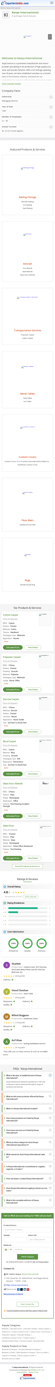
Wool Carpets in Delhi (26, 1355)
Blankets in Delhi (8, 1352)
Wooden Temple (30, 1329)
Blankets (5, 1329)
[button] (10, 619)
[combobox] (8, 1249)
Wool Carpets (44, 1329)
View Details (33, 647)
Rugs (27, 580)
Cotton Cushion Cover (20, 1332)
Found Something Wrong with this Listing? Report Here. (27, 1311)
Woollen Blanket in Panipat (29, 1349)
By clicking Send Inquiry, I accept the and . (27, 1262)
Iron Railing (27, 205)
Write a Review (30, 896)
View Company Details (11, 83)
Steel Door (6, 1332)
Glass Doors (35, 1332)
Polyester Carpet (27, 335)
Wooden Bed (39, 1341)
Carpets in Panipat (9, 1355)
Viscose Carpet (26, 1341)
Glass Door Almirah (27, 275)
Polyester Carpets (9, 1335)
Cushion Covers (27, 456)
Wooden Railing (27, 201)
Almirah (27, 263)
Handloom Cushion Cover (27, 465)
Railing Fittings (27, 197)
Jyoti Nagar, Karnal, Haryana (25, 16)
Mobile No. (8, 1245)
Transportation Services (27, 330)
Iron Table (27, 401)
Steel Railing (27, 208)
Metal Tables (27, 393)
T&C (33, 1262)
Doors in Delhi (42, 1352)
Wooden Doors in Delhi (11, 1358)
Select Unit (32, 1235)
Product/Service (10, 1225)
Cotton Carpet (27, 338)
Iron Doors (46, 1332)
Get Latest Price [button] (12, 647)
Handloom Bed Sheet (10, 1341)
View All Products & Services (27, 866)
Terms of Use (33, 1372)
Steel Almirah (27, 271)
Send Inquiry (27, 1256)
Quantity (7, 1235)
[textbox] (39, 1239)
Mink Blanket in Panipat (26, 1352)
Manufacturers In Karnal (13, 1294)
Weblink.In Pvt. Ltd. (37, 1370)
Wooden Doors (16, 1329)
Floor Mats (27, 520)
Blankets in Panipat (9, 1349)
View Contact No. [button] (27, 1304)
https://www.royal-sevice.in (17, 1285)
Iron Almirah (27, 268)
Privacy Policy (43, 1262)
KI (6, 15)
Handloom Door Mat (27, 525)
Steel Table (27, 398)
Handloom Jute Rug (27, 585)
